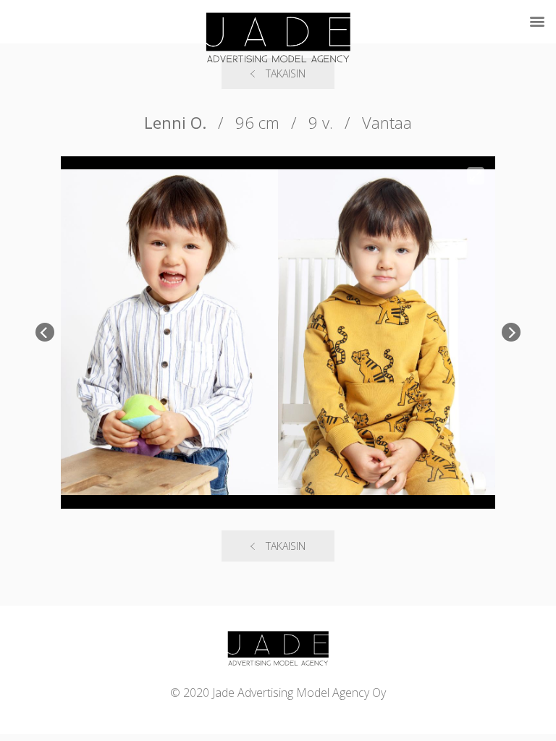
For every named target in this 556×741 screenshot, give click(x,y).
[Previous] (44, 332)
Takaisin (286, 546)
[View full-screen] (475, 176)
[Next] (511, 332)
